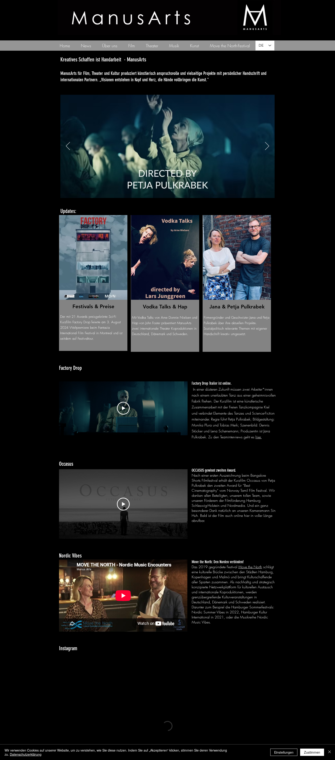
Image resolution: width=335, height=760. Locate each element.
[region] (93, 283)
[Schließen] (329, 752)
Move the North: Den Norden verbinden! (218, 561)
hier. (258, 436)
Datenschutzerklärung (25, 754)
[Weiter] (267, 146)
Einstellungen (284, 752)
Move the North (250, 566)
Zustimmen (312, 752)
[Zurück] (68, 146)
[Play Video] (123, 408)
